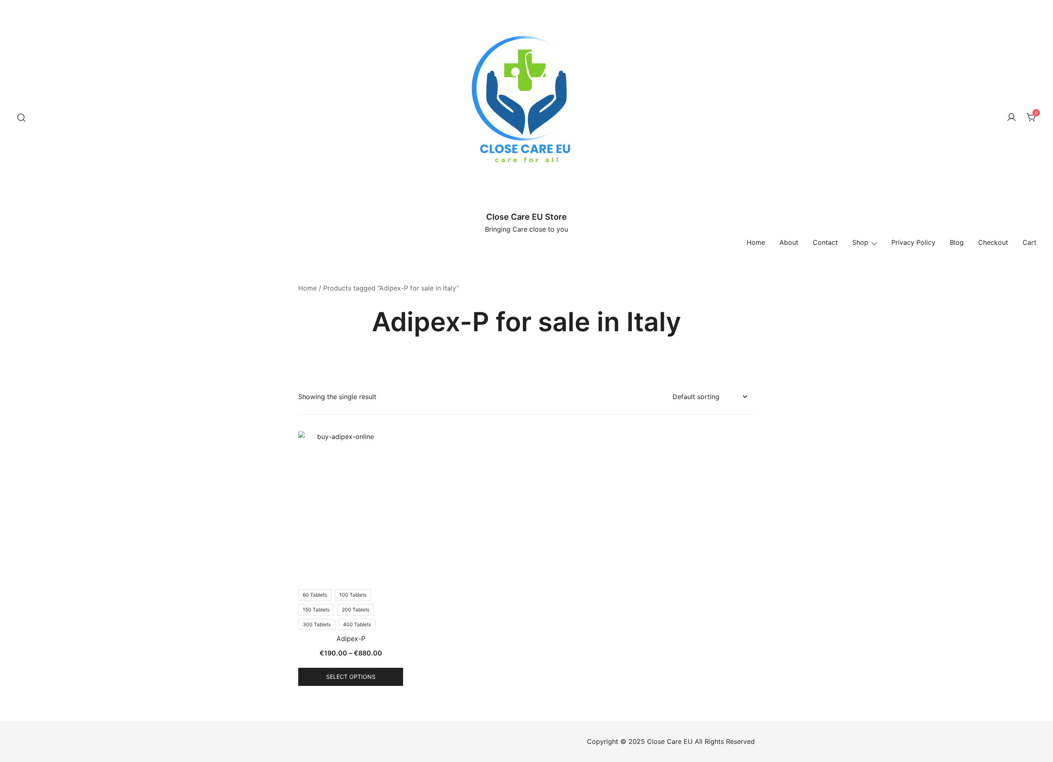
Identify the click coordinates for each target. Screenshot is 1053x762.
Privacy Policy (913, 242)
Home (756, 242)
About (788, 242)
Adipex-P (350, 638)
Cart (1030, 242)
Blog (957, 242)
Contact (825, 242)
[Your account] (1011, 117)
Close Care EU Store (526, 217)
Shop (860, 242)
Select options (351, 676)
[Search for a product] (21, 117)
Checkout (993, 242)
